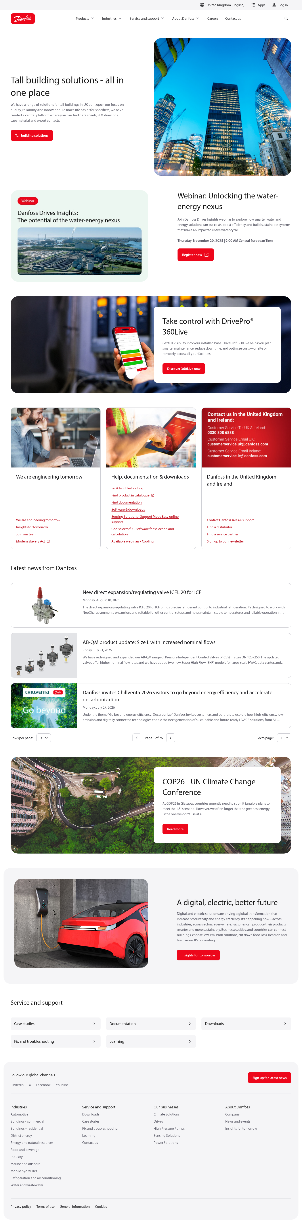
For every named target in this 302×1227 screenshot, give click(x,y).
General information (75, 1206)
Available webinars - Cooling (132, 541)
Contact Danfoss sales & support (230, 520)
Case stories (90, 1121)
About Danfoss (237, 1107)
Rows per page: (22, 738)
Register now (192, 254)
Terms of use (45, 1206)
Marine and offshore (25, 1164)
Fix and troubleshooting (100, 1128)
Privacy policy (21, 1206)
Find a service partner (222, 534)
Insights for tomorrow (32, 527)
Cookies (101, 1206)
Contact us (90, 1142)
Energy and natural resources (32, 1142)
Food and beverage (25, 1149)
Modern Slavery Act (31, 541)
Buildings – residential (27, 1128)
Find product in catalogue (130, 495)
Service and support (98, 1107)
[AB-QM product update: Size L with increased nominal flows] (44, 655)
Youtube (62, 1085)
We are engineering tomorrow (38, 520)
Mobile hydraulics (24, 1171)
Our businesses (166, 1107)
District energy (21, 1135)
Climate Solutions (167, 1114)
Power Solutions (166, 1142)
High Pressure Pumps (169, 1128)
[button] (257, 4)
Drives (158, 1121)
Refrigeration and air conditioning (36, 1178)
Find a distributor (219, 527)
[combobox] (43, 737)
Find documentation (126, 502)
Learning (89, 1135)
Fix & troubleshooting (127, 488)
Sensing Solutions (167, 1135)
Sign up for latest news (269, 1077)
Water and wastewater (27, 1185)
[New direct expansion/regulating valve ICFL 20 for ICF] (44, 605)
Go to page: (265, 738)
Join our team (26, 534)
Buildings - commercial (27, 1121)
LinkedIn (17, 1085)
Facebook (43, 1085)
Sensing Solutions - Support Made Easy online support (145, 519)
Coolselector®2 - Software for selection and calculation (142, 531)
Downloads (90, 1114)
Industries (19, 1107)
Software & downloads (128, 509)
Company (232, 1114)
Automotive (19, 1114)
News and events (237, 1121)
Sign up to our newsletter (225, 541)
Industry (17, 1156)
